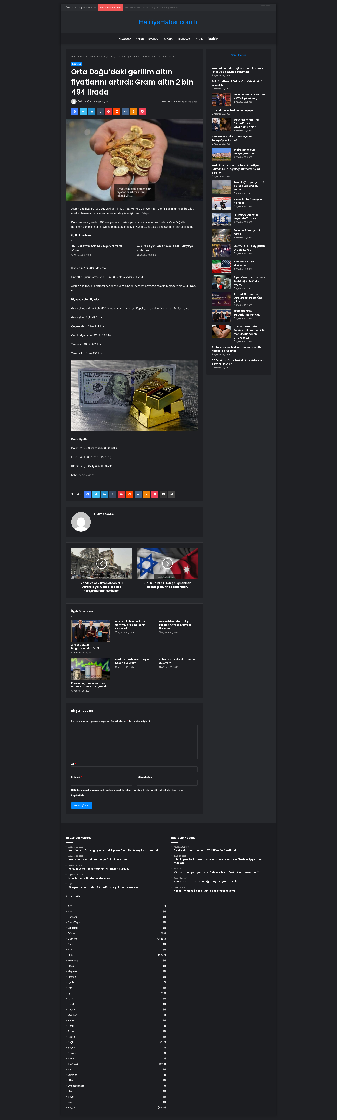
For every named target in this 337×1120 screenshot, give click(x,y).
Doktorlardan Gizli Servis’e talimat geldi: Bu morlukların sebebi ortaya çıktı (249, 332)
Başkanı (72, 917)
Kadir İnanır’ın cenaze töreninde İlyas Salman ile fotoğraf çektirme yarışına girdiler (236, 169)
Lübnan (72, 1009)
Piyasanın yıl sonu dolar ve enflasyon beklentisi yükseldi (89, 684)
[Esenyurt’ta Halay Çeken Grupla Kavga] (221, 250)
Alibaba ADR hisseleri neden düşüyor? (177, 661)
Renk (71, 1025)
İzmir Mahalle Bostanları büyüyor (233, 110)
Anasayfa (125, 38)
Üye (70, 1091)
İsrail (70, 998)
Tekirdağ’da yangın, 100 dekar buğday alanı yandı (249, 185)
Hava (71, 966)
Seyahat (72, 1053)
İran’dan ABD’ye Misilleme (244, 263)
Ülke (70, 1080)
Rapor (71, 1020)
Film (70, 949)
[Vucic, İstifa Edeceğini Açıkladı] (221, 203)
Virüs (71, 1096)
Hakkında (73, 960)
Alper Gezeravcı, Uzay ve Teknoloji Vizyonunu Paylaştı (249, 280)
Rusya (71, 1036)
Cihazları (73, 927)
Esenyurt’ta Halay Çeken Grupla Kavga (249, 247)
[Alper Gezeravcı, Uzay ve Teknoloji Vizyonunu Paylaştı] (221, 282)
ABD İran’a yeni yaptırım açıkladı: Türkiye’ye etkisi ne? (233, 138)
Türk (70, 1069)
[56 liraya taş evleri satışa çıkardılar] (221, 154)
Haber (140, 38)
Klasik (71, 1004)
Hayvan (72, 971)
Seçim (71, 1047)
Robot (71, 1031)
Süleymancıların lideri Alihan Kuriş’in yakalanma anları (247, 123)
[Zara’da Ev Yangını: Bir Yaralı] (221, 235)
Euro (70, 944)
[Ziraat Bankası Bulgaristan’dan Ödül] (90, 631)
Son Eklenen (239, 55)
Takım (71, 1058)
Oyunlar (72, 1015)
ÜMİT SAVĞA (84, 101)
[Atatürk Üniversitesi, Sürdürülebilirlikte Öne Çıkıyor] (221, 299)
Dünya (71, 933)
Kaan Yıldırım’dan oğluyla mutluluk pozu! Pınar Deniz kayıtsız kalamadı (238, 70)
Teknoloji (183, 38)
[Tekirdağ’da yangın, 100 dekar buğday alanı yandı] (221, 187)
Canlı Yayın (74, 922)
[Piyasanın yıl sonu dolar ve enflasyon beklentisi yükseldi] (90, 669)
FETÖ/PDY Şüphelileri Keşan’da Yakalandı (247, 216)
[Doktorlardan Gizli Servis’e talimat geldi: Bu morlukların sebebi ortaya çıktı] (221, 331)
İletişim (213, 38)
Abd (70, 906)
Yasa (70, 1102)
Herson (72, 976)
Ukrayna (72, 1074)
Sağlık (168, 38)
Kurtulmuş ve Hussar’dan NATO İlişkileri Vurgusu (150, 7)
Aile (70, 911)
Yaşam (199, 38)
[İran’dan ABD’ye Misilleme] (221, 266)
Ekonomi (153, 38)
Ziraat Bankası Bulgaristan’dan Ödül (85, 646)
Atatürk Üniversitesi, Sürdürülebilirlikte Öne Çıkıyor (248, 297)
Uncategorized (76, 1085)
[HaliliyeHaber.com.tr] (168, 22)
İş (69, 993)
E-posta (76, 776)
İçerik (71, 982)
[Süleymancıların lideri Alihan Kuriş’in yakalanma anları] (221, 124)
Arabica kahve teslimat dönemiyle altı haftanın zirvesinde (130, 625)
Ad (73, 763)
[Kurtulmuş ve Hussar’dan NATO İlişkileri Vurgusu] (221, 99)
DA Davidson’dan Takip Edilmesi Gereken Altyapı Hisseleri (175, 625)
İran (70, 987)
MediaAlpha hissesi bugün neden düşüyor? (132, 661)
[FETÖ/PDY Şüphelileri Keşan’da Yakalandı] (221, 219)
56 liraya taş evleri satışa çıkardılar (245, 151)
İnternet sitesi (145, 776)
